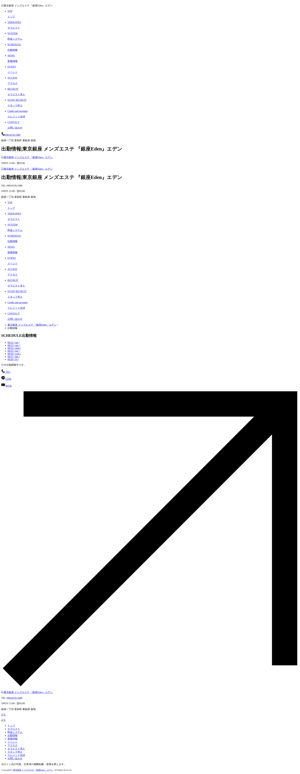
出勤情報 (13, 735)
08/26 (14, 353)
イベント (13, 742)
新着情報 (13, 738)
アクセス (13, 745)
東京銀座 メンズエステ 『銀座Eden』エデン (32, 324)
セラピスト (14, 729)
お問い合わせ (15, 758)
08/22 (13, 342)
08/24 (14, 348)
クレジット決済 (16, 755)
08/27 (14, 356)
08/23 (14, 345)
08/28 (13, 359)
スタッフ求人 (15, 752)
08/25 (14, 351)
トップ (11, 725)
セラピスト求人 (16, 748)
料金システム (15, 732)
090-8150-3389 (14, 698)
